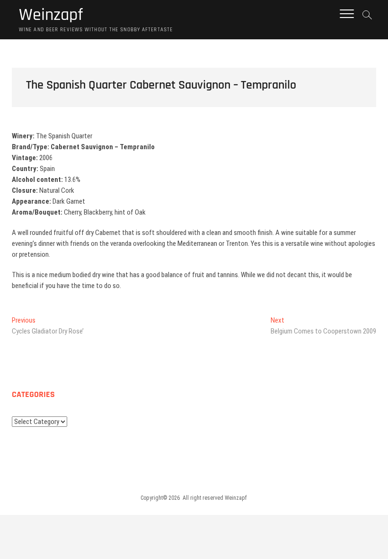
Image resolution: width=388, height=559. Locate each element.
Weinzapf (51, 15)
